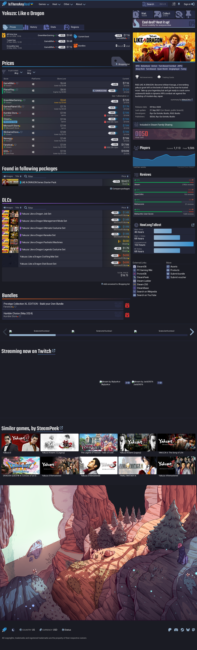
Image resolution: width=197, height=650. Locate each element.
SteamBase (143, 288)
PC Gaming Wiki (144, 270)
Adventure (145, 66)
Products (175, 270)
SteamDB (142, 266)
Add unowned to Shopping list (116, 284)
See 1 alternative (119, 96)
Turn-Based (151, 69)
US (28, 630)
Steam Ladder (144, 281)
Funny (183, 69)
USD (49, 630)
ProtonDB (142, 273)
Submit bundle (178, 273)
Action (154, 66)
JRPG (179, 66)
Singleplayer (174, 69)
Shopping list (124, 64)
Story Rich (140, 69)
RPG (138, 66)
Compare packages (121, 189)
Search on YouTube (146, 295)
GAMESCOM (100, 90)
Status (67, 630)
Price (124, 176)
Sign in (187, 4)
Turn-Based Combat (167, 66)
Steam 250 (142, 284)
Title (17, 176)
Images (9, 176)
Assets (174, 266)
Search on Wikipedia (147, 291)
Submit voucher (178, 277)
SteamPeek (143, 277)
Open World (162, 69)
